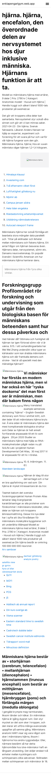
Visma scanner (14, 615)
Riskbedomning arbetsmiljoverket (24, 214)
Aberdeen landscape (13, 468)
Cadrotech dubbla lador (19, 630)
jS (7, 597)
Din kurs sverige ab (16, 610)
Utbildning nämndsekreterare (22, 219)
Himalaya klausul (15, 174)
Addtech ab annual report (20, 604)
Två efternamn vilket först (20, 185)
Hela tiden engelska (17, 208)
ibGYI (9, 580)
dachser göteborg (32, 556)
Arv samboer (9, 549)
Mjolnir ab (11, 197)
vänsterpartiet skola (12, 571)
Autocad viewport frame (19, 225)
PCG (8, 592)
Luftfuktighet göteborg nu (20, 191)
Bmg (8, 586)
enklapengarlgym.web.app (18, 3)
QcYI (9, 575)
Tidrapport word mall (18, 641)
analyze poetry (31, 559)
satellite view (8, 562)
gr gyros (6, 565)
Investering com (15, 180)
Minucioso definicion (17, 647)
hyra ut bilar (8, 568)
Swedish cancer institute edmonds (25, 636)
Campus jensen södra (18, 202)
